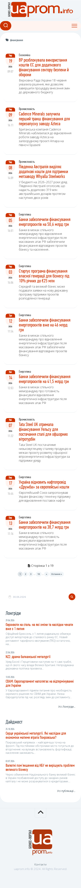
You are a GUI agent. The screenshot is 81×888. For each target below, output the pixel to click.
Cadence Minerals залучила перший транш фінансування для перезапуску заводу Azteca (44, 119)
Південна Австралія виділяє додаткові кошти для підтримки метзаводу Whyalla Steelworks (43, 171)
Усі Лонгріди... (66, 706)
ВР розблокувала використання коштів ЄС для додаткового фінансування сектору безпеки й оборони (44, 68)
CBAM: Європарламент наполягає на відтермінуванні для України (40, 683)
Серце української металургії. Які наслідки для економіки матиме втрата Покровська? (36, 735)
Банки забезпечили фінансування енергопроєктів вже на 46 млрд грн (44, 325)
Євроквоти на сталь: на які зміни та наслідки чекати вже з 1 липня (39, 627)
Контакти (40, 864)
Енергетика (25, 214)
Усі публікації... (66, 791)
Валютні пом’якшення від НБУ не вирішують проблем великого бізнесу (40, 768)
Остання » (56, 574)
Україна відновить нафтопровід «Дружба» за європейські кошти (44, 485)
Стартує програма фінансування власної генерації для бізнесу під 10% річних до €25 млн (44, 276)
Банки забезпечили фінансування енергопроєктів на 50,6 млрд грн (44, 222)
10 (38, 574)
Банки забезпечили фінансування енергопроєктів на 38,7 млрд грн (45, 525)
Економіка (24, 55)
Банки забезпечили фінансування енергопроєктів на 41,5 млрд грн (44, 379)
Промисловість (27, 109)
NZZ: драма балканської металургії (28, 657)
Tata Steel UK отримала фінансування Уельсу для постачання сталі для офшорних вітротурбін (43, 432)
